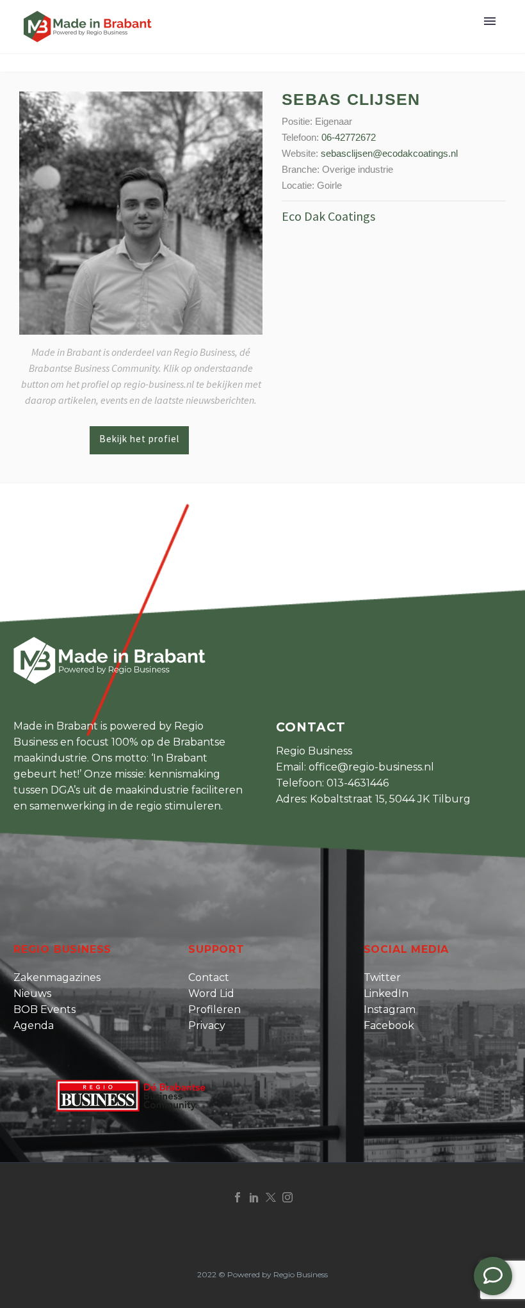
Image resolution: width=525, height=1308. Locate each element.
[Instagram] (287, 1197)
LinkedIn (386, 993)
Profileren (214, 1009)
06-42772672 (348, 137)
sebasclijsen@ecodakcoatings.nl (389, 153)
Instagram (390, 1009)
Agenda (33, 1025)
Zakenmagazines (57, 977)
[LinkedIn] (254, 1197)
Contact (208, 977)
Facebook (389, 1025)
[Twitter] (271, 1197)
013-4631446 (358, 783)
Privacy (206, 1025)
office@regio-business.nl (371, 767)
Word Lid (211, 993)
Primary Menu (489, 21)
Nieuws (32, 993)
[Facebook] (237, 1197)
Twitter (382, 977)
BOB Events (44, 1009)
